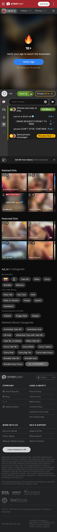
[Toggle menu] (3, 4)
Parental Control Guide (38, 412)
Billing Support (35, 436)
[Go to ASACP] (16, 493)
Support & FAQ (35, 431)
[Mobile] (14, 279)
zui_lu (5, 269)
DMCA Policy (34, 402)
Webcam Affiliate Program (14, 441)
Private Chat (44, 136)
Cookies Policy (35, 407)
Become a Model (10, 431)
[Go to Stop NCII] (18, 500)
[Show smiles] (45, 102)
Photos (41, 10)
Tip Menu (46, 109)
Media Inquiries (12, 407)
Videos (26, 10)
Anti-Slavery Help (36, 417)
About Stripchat (12, 392)
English (43, 377)
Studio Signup (9, 436)
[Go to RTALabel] (6, 493)
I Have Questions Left (16, 449)
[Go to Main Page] (17, 4)
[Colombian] (6, 279)
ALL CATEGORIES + (37, 364)
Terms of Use (35, 397)
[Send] (53, 102)
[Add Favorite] (4, 94)
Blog (8, 397)
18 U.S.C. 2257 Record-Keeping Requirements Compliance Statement (26, 510)
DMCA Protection (36, 441)
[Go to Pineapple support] (5, 500)
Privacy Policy (35, 392)
